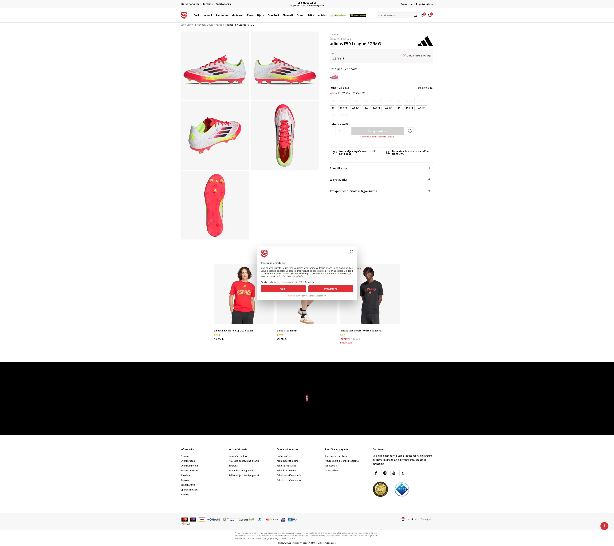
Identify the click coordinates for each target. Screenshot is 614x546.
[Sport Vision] (184, 15)
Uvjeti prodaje (188, 460)
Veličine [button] (347, 93)
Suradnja (185, 475)
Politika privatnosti (190, 470)
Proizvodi (200, 24)
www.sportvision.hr (293, 543)
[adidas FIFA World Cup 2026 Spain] (244, 294)
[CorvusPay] (246, 519)
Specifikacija (338, 168)
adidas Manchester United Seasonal (361, 330)
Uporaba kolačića (190, 489)
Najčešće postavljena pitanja (244, 460)
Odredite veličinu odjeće (289, 480)
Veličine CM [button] (359, 93)
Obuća (210, 24)
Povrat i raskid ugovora (241, 470)
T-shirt (217, 326)
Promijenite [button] (427, 519)
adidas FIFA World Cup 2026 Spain (233, 330)
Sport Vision (187, 24)
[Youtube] (394, 473)
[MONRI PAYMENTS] (185, 523)
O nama (185, 456)
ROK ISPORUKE (307, 3)
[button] (214, 15)
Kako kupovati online (287, 460)
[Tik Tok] (403, 473)
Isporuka (233, 465)
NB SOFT (313, 543)
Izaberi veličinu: (339, 87)
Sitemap (185, 494)
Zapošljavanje (188, 484)
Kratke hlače (283, 326)
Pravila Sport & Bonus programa (342, 460)
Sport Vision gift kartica (337, 456)
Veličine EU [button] (335, 93)
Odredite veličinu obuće (289, 475)
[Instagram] (385, 473)
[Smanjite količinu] (332, 131)
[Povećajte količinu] (347, 131)
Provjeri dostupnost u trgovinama (353, 191)
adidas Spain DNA (287, 330)
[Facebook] (376, 473)
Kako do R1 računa (286, 470)
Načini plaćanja (284, 456)
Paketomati (331, 465)
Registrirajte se (424, 4)
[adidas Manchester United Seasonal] (370, 294)
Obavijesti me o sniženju (419, 55)
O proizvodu (338, 180)
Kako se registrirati (286, 465)
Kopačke (220, 24)
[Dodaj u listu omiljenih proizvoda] (269, 320)
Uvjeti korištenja (189, 465)
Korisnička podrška (238, 456)
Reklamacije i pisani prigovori (244, 475)
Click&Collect (331, 470)
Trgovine (185, 480)
